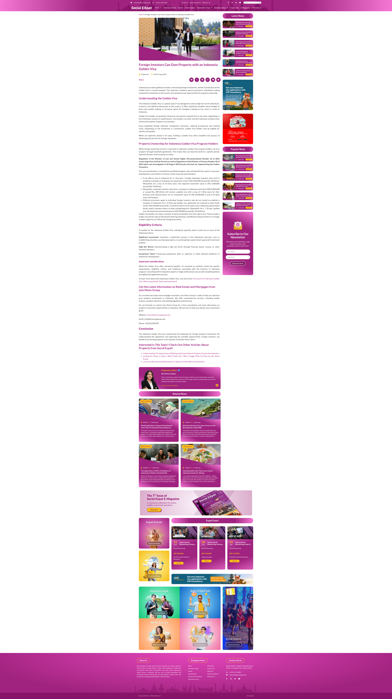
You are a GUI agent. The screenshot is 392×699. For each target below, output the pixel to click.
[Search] (259, 3)
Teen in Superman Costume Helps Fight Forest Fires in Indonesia (243, 43)
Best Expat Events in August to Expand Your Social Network (243, 186)
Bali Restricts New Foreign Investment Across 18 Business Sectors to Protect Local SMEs (243, 206)
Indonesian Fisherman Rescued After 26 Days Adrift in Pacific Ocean (244, 62)
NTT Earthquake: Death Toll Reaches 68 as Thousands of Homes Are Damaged (243, 157)
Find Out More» (165, 676)
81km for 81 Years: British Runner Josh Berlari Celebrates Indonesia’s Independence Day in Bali (243, 73)
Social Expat (164, 348)
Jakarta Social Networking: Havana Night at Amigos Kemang (214, 545)
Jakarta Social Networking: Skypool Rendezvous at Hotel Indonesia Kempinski (187, 545)
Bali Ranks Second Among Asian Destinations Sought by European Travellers (244, 24)
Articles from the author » (169, 385)
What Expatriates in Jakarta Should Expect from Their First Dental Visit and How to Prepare (157, 427)
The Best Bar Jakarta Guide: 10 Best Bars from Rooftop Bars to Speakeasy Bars (243, 176)
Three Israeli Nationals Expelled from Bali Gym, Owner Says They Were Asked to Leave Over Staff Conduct (244, 54)
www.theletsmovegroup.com (158, 315)
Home (141, 14)
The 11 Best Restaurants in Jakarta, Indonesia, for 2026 (243, 195)
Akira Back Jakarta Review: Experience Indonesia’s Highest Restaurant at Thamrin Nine (243, 34)
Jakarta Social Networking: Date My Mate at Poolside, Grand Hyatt (243, 545)
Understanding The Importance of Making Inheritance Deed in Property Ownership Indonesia (181, 353)
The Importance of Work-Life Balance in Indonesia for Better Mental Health (156, 472)
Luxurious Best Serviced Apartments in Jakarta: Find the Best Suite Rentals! (174, 361)
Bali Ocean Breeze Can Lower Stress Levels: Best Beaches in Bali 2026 (199, 426)
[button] (158, 7)
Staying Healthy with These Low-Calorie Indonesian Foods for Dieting (198, 472)
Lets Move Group (149, 290)
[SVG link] (141, 8)
